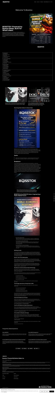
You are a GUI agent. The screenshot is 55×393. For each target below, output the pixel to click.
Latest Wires (16, 376)
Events (15, 373)
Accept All (52, 391)
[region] (27, 391)
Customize (42, 391)
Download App (16, 378)
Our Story (3, 376)
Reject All (47, 391)
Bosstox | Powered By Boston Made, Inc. (13, 358)
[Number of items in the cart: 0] (52, 2)
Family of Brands (16, 375)
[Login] (50, 2)
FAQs (3, 375)
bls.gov (24, 104)
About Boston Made (5, 373)
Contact (3, 378)
